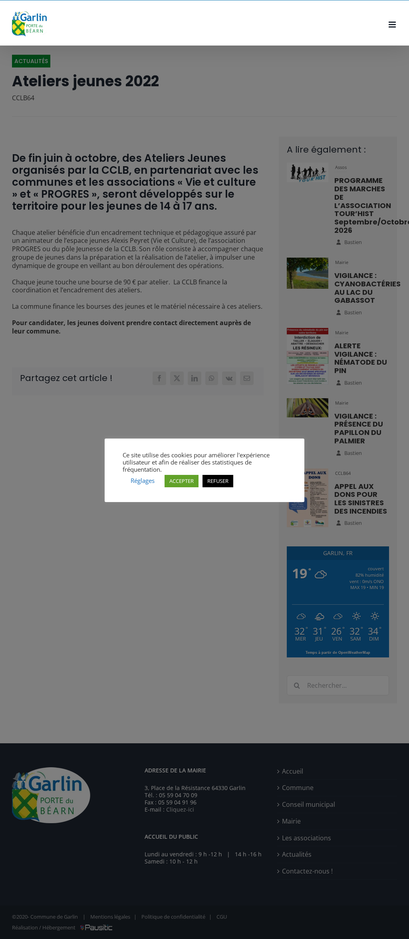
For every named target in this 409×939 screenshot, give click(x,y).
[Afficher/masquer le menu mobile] (393, 24)
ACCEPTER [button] (181, 480)
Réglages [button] (143, 480)
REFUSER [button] (217, 480)
